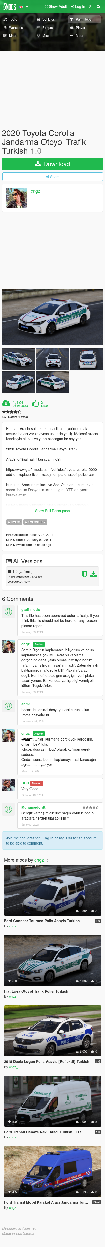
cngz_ (37, 190)
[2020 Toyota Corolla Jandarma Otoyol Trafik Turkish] (52, 317)
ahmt (25, 703)
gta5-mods (30, 609)
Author (38, 644)
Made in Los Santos (18, 1233)
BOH (25, 782)
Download (56, 163)
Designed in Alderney (19, 1228)
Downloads (20, 405)
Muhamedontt (33, 807)
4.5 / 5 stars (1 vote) (15, 416)
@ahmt (27, 739)
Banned (36, 783)
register (65, 837)
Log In (48, 837)
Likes (44, 405)
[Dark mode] (90, 6)
